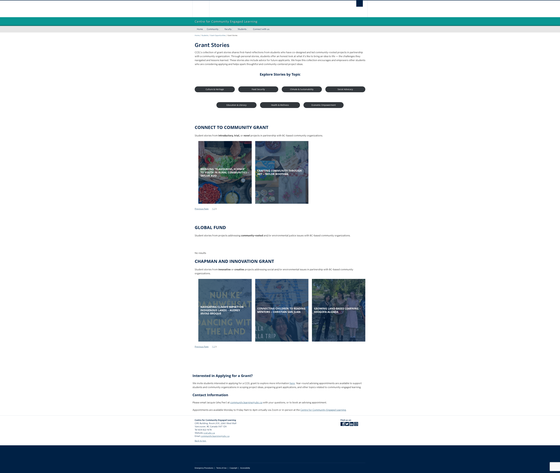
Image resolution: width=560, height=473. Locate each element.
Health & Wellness (280, 105)
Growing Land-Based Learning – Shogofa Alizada (337, 310)
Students (242, 29)
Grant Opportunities (218, 35)
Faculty (228, 29)
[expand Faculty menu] (234, 29)
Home (200, 29)
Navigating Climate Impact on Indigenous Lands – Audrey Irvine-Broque (222, 310)
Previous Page (202, 209)
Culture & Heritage (215, 89)
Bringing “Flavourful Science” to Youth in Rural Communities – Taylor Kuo (224, 172)
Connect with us (261, 29)
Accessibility (245, 468)
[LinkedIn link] (352, 425)
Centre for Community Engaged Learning (323, 410)
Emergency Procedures (204, 468)
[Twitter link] (347, 425)
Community (212, 29)
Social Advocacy (345, 89)
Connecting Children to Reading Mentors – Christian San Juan (281, 310)
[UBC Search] (359, 3)
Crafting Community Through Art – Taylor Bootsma (279, 172)
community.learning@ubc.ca (246, 402)
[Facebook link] (342, 425)
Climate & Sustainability (301, 89)
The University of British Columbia (200, 8)
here (292, 383)
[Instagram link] (356, 425)
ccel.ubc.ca (209, 433)
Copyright (233, 468)
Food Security (258, 89)
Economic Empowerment (324, 105)
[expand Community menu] (221, 29)
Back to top (200, 441)
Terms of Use (221, 468)
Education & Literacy (236, 105)
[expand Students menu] (249, 29)
